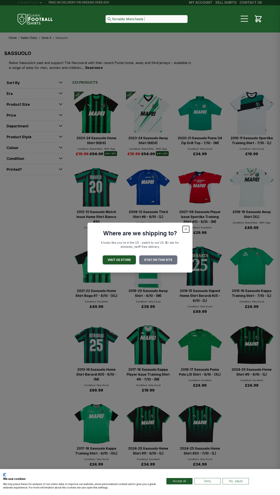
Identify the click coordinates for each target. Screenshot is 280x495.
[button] (147, 19)
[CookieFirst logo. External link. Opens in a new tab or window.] (4, 475)
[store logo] (35, 19)
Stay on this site (158, 260)
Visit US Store (119, 260)
